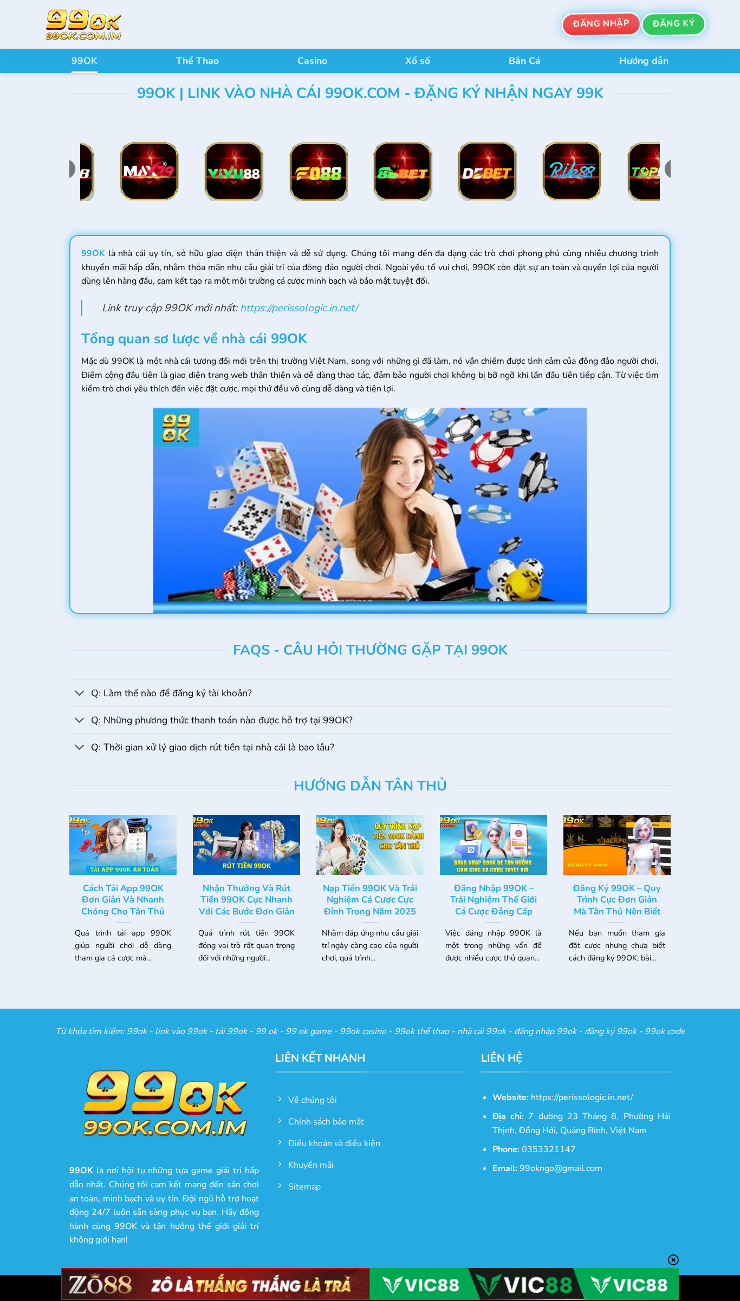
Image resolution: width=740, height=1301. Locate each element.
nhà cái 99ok (481, 1031)
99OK (85, 60)
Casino (312, 60)
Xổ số (417, 60)
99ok (137, 1031)
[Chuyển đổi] (79, 693)
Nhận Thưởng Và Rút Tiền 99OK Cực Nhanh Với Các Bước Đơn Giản (247, 900)
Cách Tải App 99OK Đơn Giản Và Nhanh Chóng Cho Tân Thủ (123, 900)
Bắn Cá (525, 60)
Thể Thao (197, 60)
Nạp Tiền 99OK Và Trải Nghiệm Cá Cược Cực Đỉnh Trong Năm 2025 (370, 900)
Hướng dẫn (643, 60)
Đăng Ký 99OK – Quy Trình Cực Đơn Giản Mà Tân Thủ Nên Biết (617, 900)
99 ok (266, 1031)
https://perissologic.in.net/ (299, 308)
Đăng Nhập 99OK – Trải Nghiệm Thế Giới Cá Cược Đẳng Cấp (493, 900)
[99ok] (94, 24)
